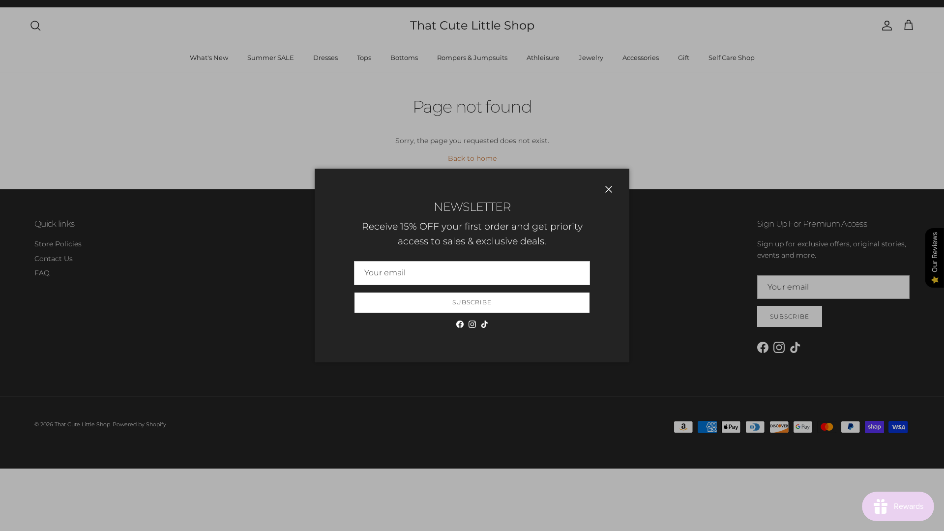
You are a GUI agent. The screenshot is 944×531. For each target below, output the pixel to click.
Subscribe (472, 302)
